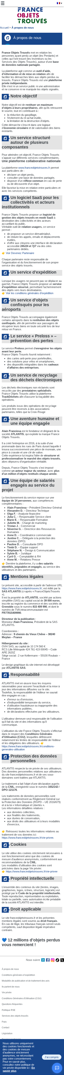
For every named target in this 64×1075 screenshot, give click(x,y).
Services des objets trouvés (15, 1016)
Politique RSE (8, 1010)
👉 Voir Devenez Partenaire (18, 253)
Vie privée (7, 992)
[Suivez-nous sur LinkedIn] (43, 960)
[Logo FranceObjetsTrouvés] (32, 15)
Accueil (4, 27)
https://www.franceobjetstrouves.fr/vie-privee (27, 837)
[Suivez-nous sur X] (62, 960)
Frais (4, 1022)
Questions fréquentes (12, 1004)
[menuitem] (58, 3)
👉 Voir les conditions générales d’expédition (27, 293)
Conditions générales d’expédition (18, 975)
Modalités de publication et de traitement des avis (25, 981)
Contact (5, 1027)
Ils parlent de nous (11, 986)
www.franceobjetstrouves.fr (34, 167)
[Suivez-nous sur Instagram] (52, 960)
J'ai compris (52, 1057)
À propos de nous (23, 27)
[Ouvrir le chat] (57, 1068)
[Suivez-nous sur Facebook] (48, 960)
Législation (7, 1033)
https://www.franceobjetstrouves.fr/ (22, 588)
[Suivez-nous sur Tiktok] (57, 960)
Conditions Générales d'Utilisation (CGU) (21, 998)
